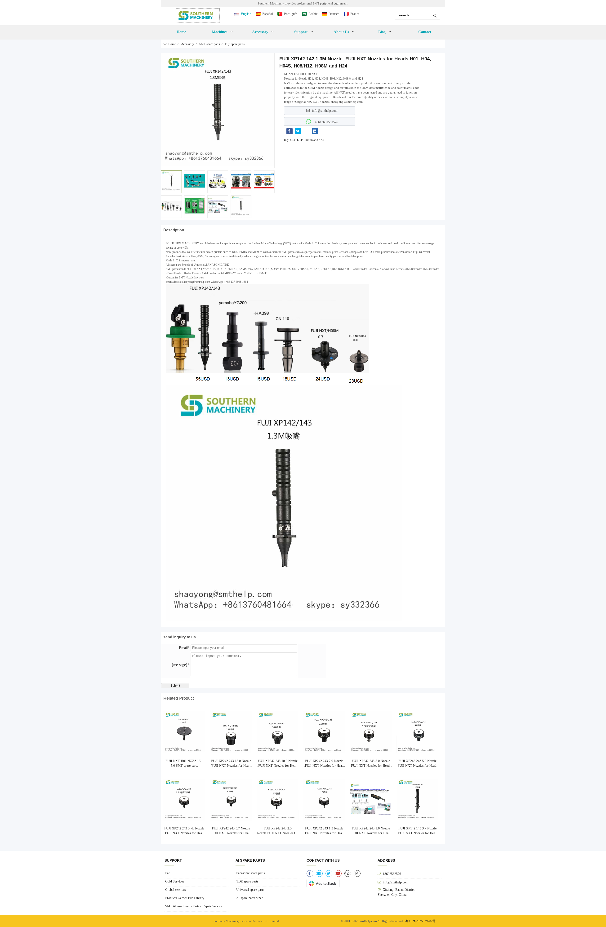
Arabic (312, 14)
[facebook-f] (310, 873)
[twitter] (328, 873)
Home (181, 32)
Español (267, 14)
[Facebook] (289, 131)
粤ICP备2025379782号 (420, 921)
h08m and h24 (314, 140)
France (354, 14)
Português (290, 14)
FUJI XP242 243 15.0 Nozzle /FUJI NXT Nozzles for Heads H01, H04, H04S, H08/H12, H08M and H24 (231, 763)
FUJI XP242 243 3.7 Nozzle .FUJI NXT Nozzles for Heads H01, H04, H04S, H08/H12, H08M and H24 (231, 831)
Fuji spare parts (235, 44)
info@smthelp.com (325, 110)
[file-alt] (357, 873)
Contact (424, 32)
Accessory (187, 44)
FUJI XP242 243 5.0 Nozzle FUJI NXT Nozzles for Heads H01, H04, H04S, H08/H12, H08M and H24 (371, 763)
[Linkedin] (315, 131)
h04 (292, 140)
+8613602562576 (326, 122)
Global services (175, 889)
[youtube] (338, 873)
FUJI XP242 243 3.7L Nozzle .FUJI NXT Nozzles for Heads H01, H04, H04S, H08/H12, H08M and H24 (184, 831)
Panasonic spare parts (250, 873)
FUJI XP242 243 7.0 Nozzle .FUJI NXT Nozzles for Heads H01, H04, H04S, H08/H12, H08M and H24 (324, 763)
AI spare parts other (249, 898)
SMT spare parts (209, 44)
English (246, 14)
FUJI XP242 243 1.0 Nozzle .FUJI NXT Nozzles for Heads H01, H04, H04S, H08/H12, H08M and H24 (371, 831)
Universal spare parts (250, 889)
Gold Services (174, 881)
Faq (167, 873)
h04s (300, 140)
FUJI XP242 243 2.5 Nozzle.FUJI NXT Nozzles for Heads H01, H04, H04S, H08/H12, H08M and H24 (277, 831)
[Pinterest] (306, 131)
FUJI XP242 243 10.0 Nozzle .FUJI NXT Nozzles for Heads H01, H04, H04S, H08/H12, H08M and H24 (277, 763)
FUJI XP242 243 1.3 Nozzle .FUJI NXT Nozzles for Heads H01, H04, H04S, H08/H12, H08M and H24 (324, 831)
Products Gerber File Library (184, 898)
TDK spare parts (247, 881)
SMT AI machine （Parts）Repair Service (193, 906)
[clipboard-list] (347, 873)
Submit (175, 685)
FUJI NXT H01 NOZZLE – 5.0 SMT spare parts (184, 763)
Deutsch (334, 14)
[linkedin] (319, 873)
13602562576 (392, 873)
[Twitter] (298, 131)
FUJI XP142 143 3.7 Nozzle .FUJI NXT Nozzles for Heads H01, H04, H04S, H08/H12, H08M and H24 (417, 831)
